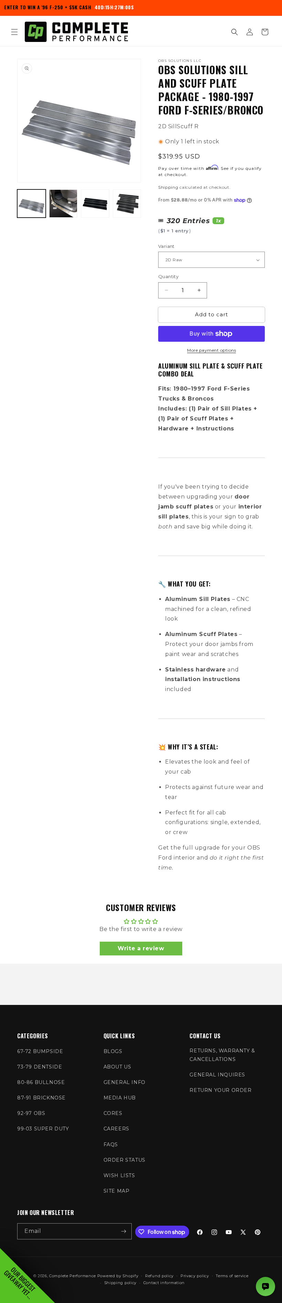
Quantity (168, 276)
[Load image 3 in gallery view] (95, 203)
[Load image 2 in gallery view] (63, 203)
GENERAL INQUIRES (217, 1075)
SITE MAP (117, 1191)
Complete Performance (72, 1275)
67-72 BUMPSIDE (40, 1051)
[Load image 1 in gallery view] (31, 203)
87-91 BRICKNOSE (41, 1098)
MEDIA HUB (120, 1098)
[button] (14, 32)
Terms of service (232, 1275)
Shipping (168, 187)
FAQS (111, 1144)
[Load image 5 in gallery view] (127, 203)
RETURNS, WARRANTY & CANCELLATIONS (222, 1055)
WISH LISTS (119, 1175)
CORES (113, 1113)
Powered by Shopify (118, 1275)
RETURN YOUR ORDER (220, 1090)
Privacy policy (195, 1275)
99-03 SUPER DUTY (43, 1129)
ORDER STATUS (124, 1160)
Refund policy (159, 1275)
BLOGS (113, 1051)
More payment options (211, 350)
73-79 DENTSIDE (39, 1067)
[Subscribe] (123, 1231)
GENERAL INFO (124, 1082)
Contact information (164, 1282)
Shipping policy (120, 1282)
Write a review (141, 948)
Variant (166, 246)
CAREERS (116, 1129)
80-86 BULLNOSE (41, 1082)
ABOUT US (117, 1067)
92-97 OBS (31, 1113)
